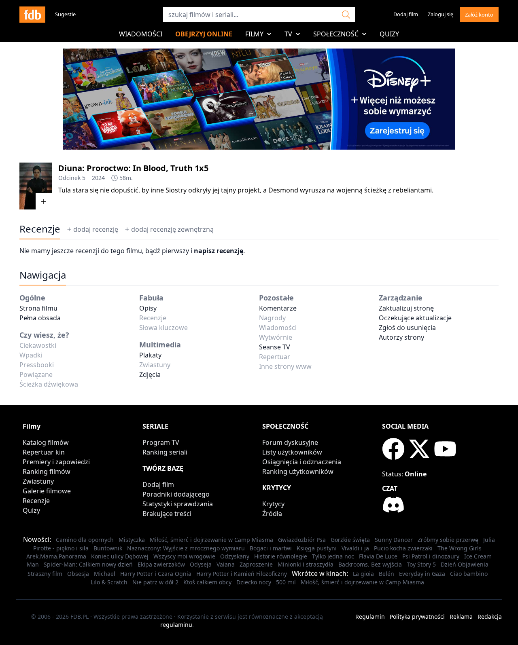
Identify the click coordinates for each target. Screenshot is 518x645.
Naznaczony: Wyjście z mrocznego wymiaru (186, 548)
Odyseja (201, 564)
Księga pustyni (317, 548)
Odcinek (69, 178)
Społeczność (336, 34)
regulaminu (176, 624)
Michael (104, 573)
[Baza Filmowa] (32, 14)
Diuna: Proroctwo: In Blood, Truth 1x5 (133, 168)
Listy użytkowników (292, 452)
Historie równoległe (280, 556)
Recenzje (36, 500)
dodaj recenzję (95, 229)
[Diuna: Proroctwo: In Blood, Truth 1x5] (35, 186)
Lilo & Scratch (109, 582)
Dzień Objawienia (464, 564)
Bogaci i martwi (271, 548)
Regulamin (370, 616)
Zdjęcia (150, 374)
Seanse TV (274, 347)
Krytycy (273, 503)
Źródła (272, 513)
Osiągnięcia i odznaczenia (301, 461)
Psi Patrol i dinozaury (430, 556)
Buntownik (107, 548)
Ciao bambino (469, 573)
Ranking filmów (46, 471)
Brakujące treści (166, 513)
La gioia (363, 573)
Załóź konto (479, 14)
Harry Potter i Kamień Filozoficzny (241, 573)
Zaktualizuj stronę (406, 308)
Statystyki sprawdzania (177, 503)
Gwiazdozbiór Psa (302, 539)
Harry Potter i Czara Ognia (155, 573)
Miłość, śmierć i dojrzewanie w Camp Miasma (211, 539)
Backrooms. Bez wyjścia (370, 564)
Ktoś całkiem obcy (207, 582)
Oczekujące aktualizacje (415, 317)
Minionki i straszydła (305, 564)
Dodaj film (405, 14)
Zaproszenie (256, 564)
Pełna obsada (40, 317)
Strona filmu (38, 308)
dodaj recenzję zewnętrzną (172, 229)
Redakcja (490, 616)
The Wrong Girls (459, 548)
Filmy (254, 34)
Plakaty (150, 355)
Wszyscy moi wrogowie (184, 556)
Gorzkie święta (350, 539)
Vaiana (226, 564)
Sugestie (65, 14)
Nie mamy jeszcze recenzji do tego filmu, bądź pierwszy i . (132, 250)
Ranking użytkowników (297, 471)
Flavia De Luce (378, 556)
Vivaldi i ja (355, 548)
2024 (98, 178)
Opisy (148, 308)
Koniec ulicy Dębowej (120, 556)
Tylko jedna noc (333, 556)
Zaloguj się (440, 14)
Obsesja (78, 573)
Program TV (160, 442)
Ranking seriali (164, 452)
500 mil (286, 582)
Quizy (389, 34)
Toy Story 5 (421, 564)
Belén (386, 573)
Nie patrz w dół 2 (155, 582)
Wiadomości (140, 34)
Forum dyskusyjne (290, 442)
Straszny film (45, 573)
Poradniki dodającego (176, 494)
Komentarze (278, 308)
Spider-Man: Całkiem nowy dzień (88, 564)
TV (288, 34)
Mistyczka (132, 539)
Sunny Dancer (394, 539)
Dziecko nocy (253, 582)
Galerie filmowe (47, 490)
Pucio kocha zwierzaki (403, 548)
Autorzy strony (401, 337)
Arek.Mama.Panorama (56, 556)
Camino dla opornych (85, 539)
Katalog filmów (46, 442)
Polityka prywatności (417, 616)
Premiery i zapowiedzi (56, 461)
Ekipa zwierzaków (161, 564)
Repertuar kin (44, 452)
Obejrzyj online (203, 34)
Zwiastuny (38, 481)
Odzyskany (234, 556)
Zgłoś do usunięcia (407, 327)
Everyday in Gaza (422, 573)
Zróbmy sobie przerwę (448, 539)
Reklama (461, 616)
